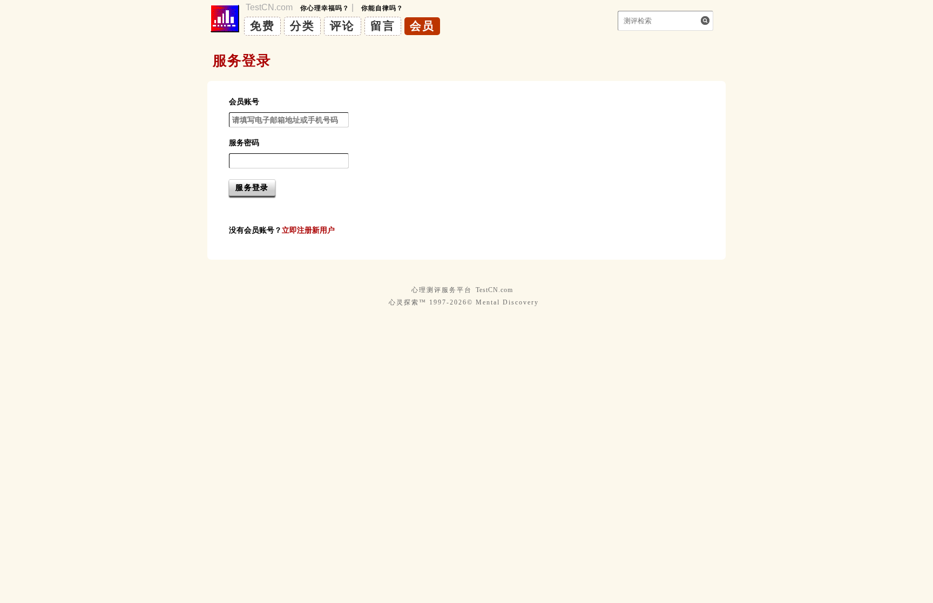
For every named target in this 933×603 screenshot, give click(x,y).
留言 (382, 25)
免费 (262, 25)
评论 (342, 25)
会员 (422, 25)
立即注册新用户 (308, 230)
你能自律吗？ (382, 8)
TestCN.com (494, 290)
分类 (302, 25)
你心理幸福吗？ (324, 8)
